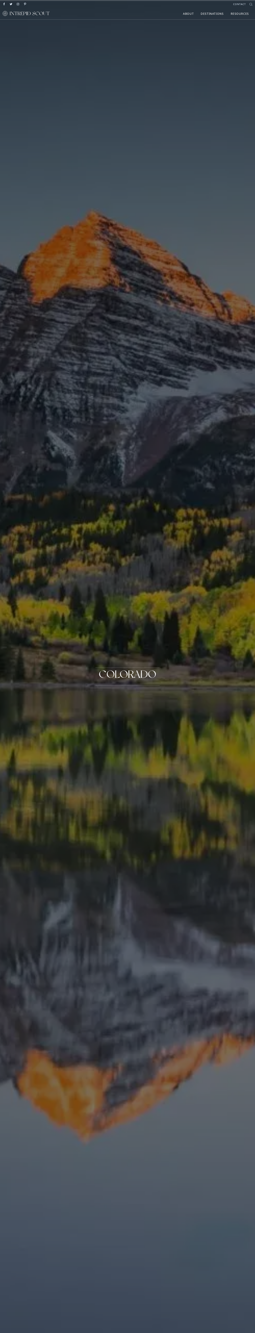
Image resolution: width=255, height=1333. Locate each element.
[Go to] (4, 4)
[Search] (250, 4)
